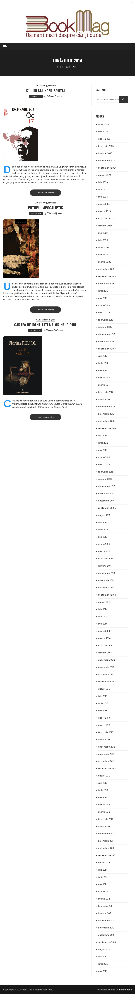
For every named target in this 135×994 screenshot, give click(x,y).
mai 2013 (102, 710)
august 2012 (104, 775)
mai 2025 (103, 131)
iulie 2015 (102, 522)
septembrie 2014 (107, 594)
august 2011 (104, 862)
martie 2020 (104, 261)
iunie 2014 (103, 616)
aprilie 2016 (104, 457)
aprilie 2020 (104, 254)
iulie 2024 (103, 182)
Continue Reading (45, 192)
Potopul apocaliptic (45, 207)
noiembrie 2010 (106, 927)
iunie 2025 (103, 124)
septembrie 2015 (107, 508)
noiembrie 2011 (105, 840)
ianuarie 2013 (105, 739)
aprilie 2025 (104, 138)
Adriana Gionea (54, 96)
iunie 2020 (103, 247)
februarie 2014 (105, 645)
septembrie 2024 (107, 167)
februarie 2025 (106, 146)
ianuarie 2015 (105, 565)
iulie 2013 (102, 696)
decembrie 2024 (107, 160)
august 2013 (104, 688)
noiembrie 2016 (106, 413)
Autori (38, 85)
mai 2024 (103, 196)
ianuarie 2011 (104, 913)
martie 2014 (104, 638)
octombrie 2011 (106, 848)
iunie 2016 (103, 442)
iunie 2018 (103, 290)
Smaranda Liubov (54, 330)
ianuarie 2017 (105, 399)
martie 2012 (104, 811)
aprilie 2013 (104, 717)
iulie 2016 (102, 435)
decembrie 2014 (106, 573)
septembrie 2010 (107, 942)
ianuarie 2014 (105, 652)
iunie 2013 (103, 703)
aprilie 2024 (104, 204)
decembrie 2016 (106, 406)
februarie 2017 (105, 392)
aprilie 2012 (104, 804)
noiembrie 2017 (106, 341)
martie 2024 (104, 211)
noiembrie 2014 (106, 580)
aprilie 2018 (104, 305)
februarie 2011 (105, 906)
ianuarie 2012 (105, 826)
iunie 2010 (103, 963)
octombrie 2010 (106, 934)
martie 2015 (104, 551)
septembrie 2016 (107, 428)
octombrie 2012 (106, 761)
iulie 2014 (102, 609)
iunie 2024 (103, 189)
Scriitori (46, 320)
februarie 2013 (105, 732)
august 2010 (104, 949)
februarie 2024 (106, 218)
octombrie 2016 (106, 421)
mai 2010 (102, 971)
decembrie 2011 (106, 833)
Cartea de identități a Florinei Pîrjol (45, 324)
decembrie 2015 (106, 486)
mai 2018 (102, 298)
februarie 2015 (105, 558)
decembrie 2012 (106, 746)
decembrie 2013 (106, 659)
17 (19, 179)
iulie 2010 (102, 956)
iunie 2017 (103, 363)
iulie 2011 (102, 869)
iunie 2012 (103, 790)
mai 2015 (102, 536)
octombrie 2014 (106, 587)
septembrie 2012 (107, 768)
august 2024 (104, 175)
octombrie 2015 (106, 500)
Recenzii (52, 85)
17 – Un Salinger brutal (45, 90)
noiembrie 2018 (106, 283)
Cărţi (44, 85)
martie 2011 (104, 898)
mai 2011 (102, 884)
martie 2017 (104, 384)
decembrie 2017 (106, 334)
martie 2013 (104, 725)
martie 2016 (104, 464)
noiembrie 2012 (106, 754)
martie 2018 (104, 312)
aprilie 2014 (104, 631)
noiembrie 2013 (106, 667)
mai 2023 (103, 232)
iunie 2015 (103, 529)
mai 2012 (102, 797)
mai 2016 (102, 450)
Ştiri (53, 320)
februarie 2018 (105, 319)
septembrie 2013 (107, 681)
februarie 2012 (105, 819)
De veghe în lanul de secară (71, 166)
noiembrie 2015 (106, 493)
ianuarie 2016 (105, 479)
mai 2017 (102, 370)
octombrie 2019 (106, 269)
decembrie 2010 (106, 920)
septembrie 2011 (106, 855)
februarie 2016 (105, 471)
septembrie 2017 (107, 348)
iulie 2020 (103, 240)
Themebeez (125, 989)
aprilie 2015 (104, 544)
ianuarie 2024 (105, 225)
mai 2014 (102, 623)
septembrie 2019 (107, 276)
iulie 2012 (102, 783)
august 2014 (104, 602)
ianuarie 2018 (105, 327)
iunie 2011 (102, 877)
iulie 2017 (102, 356)
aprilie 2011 (103, 891)
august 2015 (104, 515)
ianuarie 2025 (105, 153)
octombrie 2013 (106, 674)
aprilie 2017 (104, 377)
